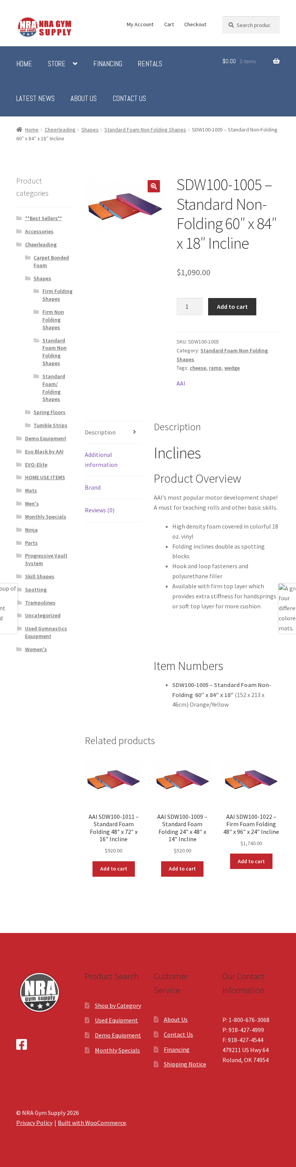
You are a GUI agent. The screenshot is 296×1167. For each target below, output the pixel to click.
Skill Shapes (39, 576)
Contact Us (129, 98)
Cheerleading (60, 129)
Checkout (195, 24)
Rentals (150, 64)
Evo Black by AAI (44, 451)
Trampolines (40, 602)
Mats (31, 490)
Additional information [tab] (101, 459)
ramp (215, 367)
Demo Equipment (45, 438)
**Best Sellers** (43, 218)
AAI (181, 383)
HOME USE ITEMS (45, 477)
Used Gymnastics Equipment (46, 632)
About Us (84, 98)
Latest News (35, 98)
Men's (32, 503)
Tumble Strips (50, 425)
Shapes (90, 129)
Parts (31, 542)
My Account (140, 24)
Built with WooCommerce (92, 1123)
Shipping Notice (185, 1064)
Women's (36, 649)
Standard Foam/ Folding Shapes (53, 387)
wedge (232, 367)
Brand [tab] (93, 487)
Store (57, 64)
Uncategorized (43, 615)
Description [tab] (100, 432)
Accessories (39, 231)
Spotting (36, 589)
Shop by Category (118, 1005)
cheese (198, 367)
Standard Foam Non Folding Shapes (145, 129)
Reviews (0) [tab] (99, 510)
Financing (107, 64)
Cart (169, 24)
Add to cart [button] (113, 868)
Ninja (31, 529)
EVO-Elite (36, 464)
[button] (154, 186)
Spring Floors (50, 412)
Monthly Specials (45, 516)
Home (24, 64)
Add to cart (232, 306)
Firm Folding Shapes (57, 295)
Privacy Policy (34, 1123)
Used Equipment (116, 1020)
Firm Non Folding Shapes (53, 319)
